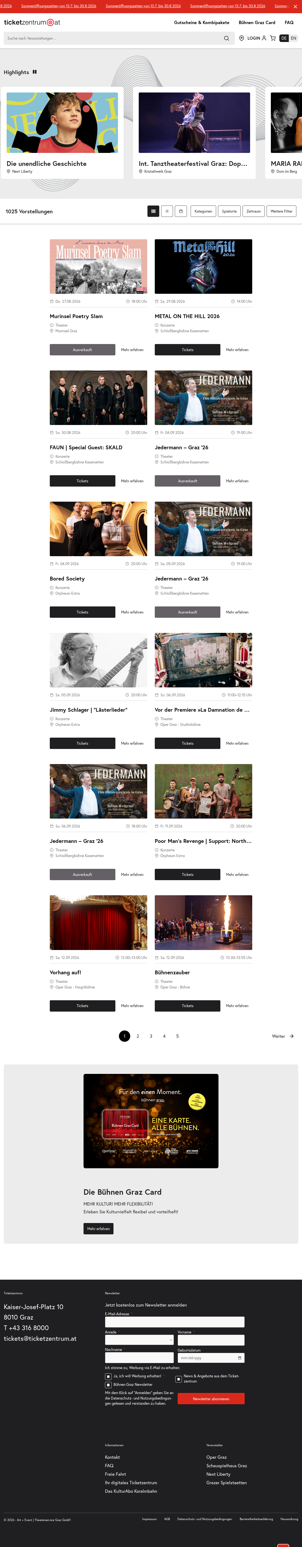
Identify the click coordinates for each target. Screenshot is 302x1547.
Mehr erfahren (132, 349)
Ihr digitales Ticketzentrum (131, 1482)
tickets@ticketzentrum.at (40, 1338)
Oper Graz (216, 1457)
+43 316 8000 (29, 1327)
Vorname (184, 1331)
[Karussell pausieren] (35, 72)
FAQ (289, 22)
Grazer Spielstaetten (226, 1482)
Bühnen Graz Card (257, 22)
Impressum (149, 1519)
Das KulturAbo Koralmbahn (131, 1491)
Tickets (187, 349)
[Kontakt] (241, 38)
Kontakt (112, 1457)
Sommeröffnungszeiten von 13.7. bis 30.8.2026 (121, 6)
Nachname (113, 1349)
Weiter (278, 1036)
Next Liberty (218, 1474)
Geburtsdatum (189, 1350)
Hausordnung (289, 1519)
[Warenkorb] (273, 38)
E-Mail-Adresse (117, 1313)
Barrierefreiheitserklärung (256, 1519)
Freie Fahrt (115, 1474)
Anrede (110, 1331)
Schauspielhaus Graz (226, 1465)
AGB (167, 1519)
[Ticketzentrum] (32, 22)
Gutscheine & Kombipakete (201, 22)
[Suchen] (226, 38)
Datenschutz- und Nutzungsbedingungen (204, 1519)
